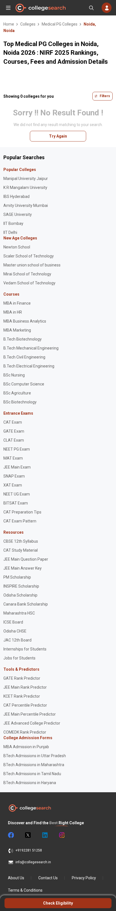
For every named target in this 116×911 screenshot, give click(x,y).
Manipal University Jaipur (25, 178)
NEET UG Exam (16, 494)
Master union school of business (32, 265)
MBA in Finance (17, 303)
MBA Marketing (17, 330)
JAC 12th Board (17, 640)
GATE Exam (13, 431)
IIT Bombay (13, 223)
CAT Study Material (20, 550)
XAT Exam (12, 485)
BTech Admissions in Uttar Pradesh (34, 756)
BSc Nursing (14, 375)
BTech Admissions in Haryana (29, 782)
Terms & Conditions (25, 890)
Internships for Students (24, 649)
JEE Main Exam (17, 467)
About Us (16, 878)
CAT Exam (12, 422)
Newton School (16, 247)
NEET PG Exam (16, 449)
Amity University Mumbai (25, 205)
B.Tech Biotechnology (22, 339)
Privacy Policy (84, 878)
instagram (61, 835)
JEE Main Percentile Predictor (29, 714)
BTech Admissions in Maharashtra (33, 764)
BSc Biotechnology (20, 402)
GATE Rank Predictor (21, 678)
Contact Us (48, 878)
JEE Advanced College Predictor (31, 723)
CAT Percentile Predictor (25, 705)
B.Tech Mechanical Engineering (31, 348)
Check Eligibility (58, 903)
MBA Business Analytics (24, 321)
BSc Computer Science (23, 384)
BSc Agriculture (17, 393)
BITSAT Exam (15, 503)
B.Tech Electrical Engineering (28, 366)
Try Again (58, 136)
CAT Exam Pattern (19, 521)
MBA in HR (12, 312)
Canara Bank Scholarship (25, 604)
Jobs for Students (19, 658)
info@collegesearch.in (33, 862)
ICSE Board (13, 622)
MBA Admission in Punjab (26, 747)
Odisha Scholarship (20, 595)
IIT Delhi (10, 232)
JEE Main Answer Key (22, 568)
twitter (27, 835)
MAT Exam (13, 458)
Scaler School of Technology (28, 256)
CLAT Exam (13, 440)
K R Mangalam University (25, 187)
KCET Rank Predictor (21, 696)
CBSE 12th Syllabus (20, 541)
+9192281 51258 (28, 850)
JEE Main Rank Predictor (25, 687)
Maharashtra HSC (19, 613)
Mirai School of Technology (27, 274)
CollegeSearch (40, 7)
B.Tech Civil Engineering (24, 357)
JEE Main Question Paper (25, 559)
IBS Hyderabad (16, 196)
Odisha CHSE (14, 631)
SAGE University (17, 214)
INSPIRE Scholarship (21, 586)
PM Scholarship (17, 577)
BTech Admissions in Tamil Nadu (32, 773)
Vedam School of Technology (29, 283)
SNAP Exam (14, 476)
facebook (11, 835)
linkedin (44, 835)
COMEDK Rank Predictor (24, 732)
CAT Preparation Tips (22, 512)
